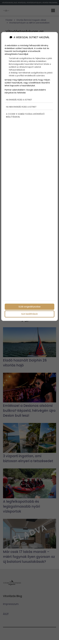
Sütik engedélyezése (29, 306)
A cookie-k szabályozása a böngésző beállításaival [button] (25, 115)
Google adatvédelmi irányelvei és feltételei (25, 91)
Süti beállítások (29, 313)
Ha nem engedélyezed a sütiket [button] (21, 106)
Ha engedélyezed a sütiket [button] (19, 99)
